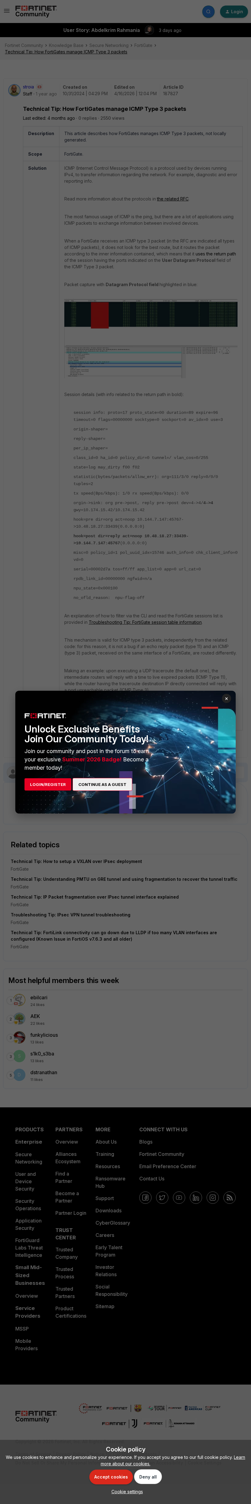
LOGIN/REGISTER (48, 784)
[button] (125, 1491)
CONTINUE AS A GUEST (102, 784)
